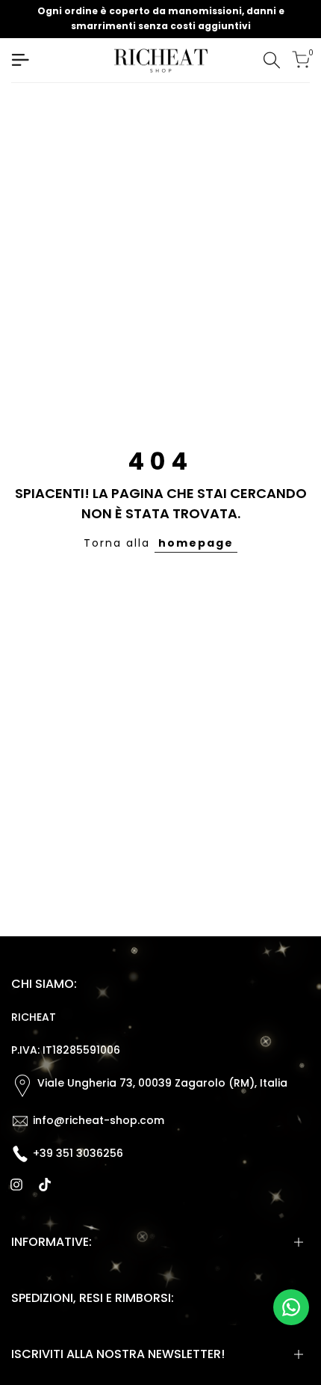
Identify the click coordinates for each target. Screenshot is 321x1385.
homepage (196, 542)
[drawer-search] (272, 60)
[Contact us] (291, 1307)
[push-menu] (20, 60)
